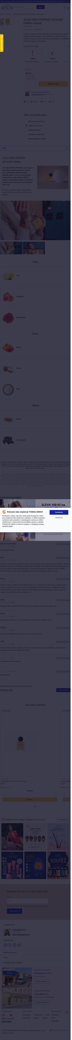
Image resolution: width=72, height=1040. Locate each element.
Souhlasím (59, 512)
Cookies (26, 524)
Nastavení (59, 517)
